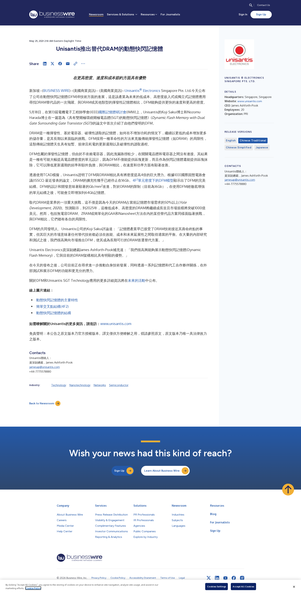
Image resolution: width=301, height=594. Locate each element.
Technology (58, 385)
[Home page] (52, 14)
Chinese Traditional (253, 140)
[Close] (294, 586)
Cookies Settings (216, 586)
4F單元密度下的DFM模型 (153, 180)
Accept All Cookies (243, 586)
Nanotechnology (79, 385)
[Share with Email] (68, 63)
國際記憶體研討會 (112, 112)
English (231, 140)
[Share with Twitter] (52, 63)
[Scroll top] (288, 489)
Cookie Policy (33, 588)
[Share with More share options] (83, 63)
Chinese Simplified (239, 147)
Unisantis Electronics (142, 90)
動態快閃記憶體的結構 (53, 313)
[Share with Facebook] (60, 63)
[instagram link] (242, 578)
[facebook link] (234, 578)
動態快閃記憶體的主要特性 (57, 300)
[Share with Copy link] (75, 63)
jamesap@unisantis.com (44, 367)
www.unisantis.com (115, 323)
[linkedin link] (217, 578)
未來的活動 (136, 280)
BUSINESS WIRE (56, 90)
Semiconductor (118, 385)
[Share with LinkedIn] (45, 63)
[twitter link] (209, 578)
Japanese (262, 147)
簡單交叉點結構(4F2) (52, 306)
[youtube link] (225, 578)
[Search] (250, 5)
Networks (100, 385)
